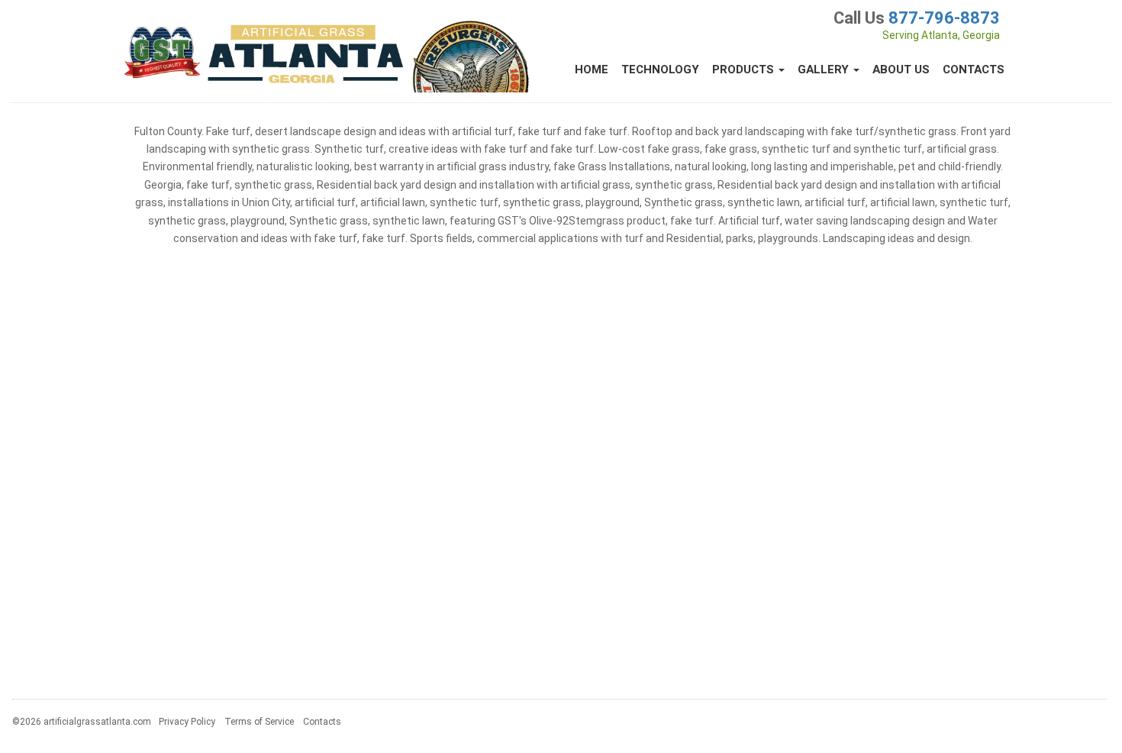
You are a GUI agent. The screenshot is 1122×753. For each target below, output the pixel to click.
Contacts (973, 69)
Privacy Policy (187, 721)
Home (591, 69)
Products (744, 69)
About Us (901, 69)
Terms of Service (259, 721)
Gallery (825, 69)
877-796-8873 (944, 17)
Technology (660, 69)
